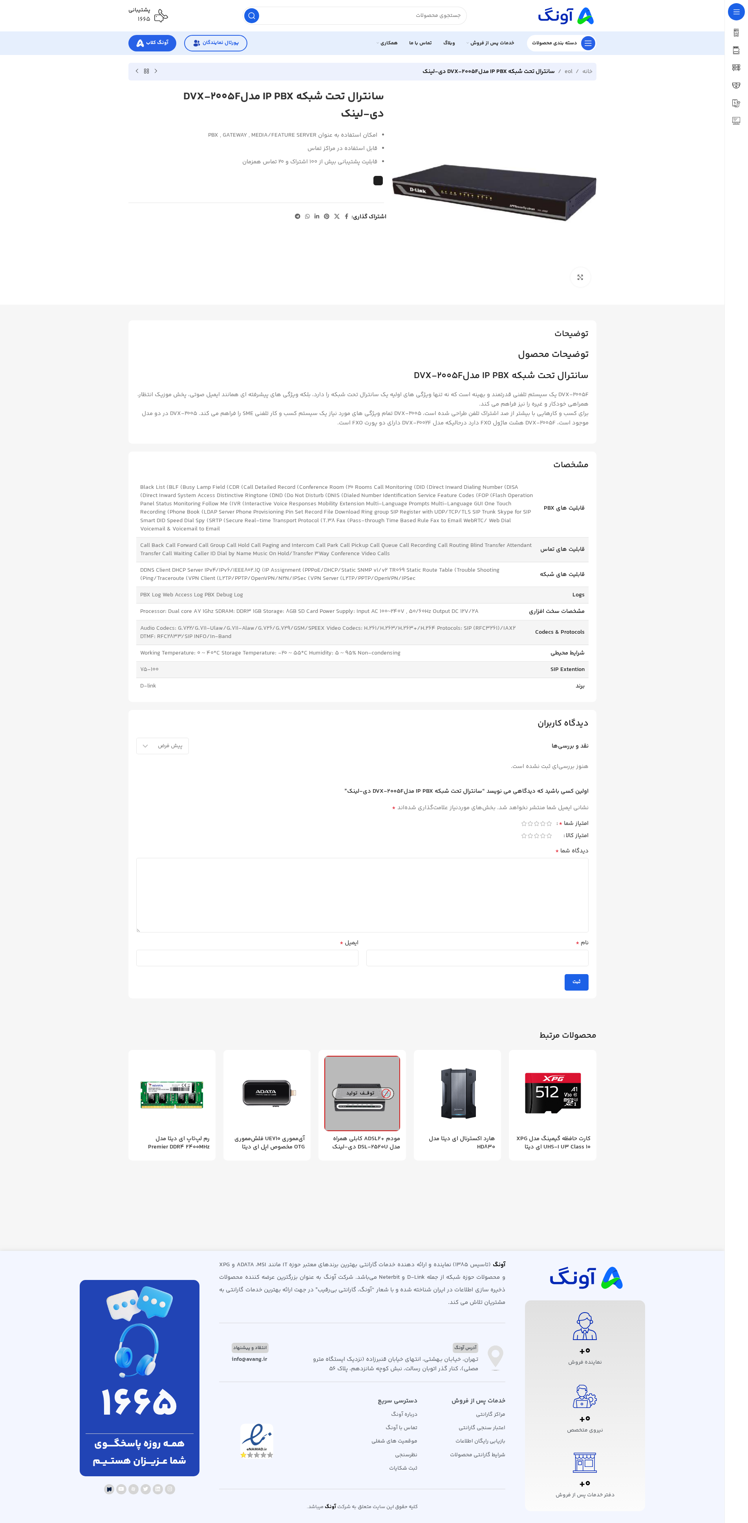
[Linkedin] (158, 1489)
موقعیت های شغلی (394, 1441)
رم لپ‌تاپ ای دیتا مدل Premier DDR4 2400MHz (179, 1143)
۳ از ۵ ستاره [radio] (537, 823)
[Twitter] (146, 1489)
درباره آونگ (404, 1414)
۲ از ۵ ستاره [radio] (543, 823)
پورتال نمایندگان (221, 43)
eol (568, 71)
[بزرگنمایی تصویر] (580, 277)
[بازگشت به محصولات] (146, 71)
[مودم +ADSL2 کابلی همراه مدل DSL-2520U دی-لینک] (362, 1093)
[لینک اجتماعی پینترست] (327, 217)
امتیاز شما (574, 824)
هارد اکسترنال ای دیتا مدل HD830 (462, 1143)
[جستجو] (251, 15)
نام (582, 943)
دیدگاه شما (572, 851)
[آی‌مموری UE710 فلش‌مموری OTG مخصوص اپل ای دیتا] (267, 1093)
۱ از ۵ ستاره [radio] (549, 823)
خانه (587, 71)
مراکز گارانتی (490, 1414)
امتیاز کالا (577, 836)
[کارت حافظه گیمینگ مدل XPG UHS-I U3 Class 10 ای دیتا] (552, 1093)
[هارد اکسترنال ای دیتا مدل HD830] (457, 1093)
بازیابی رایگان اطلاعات (480, 1441)
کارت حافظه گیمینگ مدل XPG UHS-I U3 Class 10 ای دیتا (553, 1143)
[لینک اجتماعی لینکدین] (317, 217)
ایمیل (349, 943)
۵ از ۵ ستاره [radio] (524, 823)
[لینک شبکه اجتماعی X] (337, 217)
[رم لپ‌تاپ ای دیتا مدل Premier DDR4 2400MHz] (172, 1093)
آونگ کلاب (157, 43)
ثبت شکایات (403, 1468)
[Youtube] (121, 1489)
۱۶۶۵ (144, 19)
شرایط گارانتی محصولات (477, 1455)
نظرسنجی (406, 1455)
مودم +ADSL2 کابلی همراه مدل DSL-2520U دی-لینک (366, 1143)
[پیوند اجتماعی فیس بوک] (346, 217)
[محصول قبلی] (156, 71)
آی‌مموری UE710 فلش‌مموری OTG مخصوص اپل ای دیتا (269, 1143)
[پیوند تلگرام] (298, 217)
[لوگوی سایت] (565, 15)
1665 (139, 1406)
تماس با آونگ (401, 1428)
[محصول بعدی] (137, 71)
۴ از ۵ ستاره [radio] (530, 823)
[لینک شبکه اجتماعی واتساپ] (307, 217)
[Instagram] (170, 1489)
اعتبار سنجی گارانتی (482, 1428)
